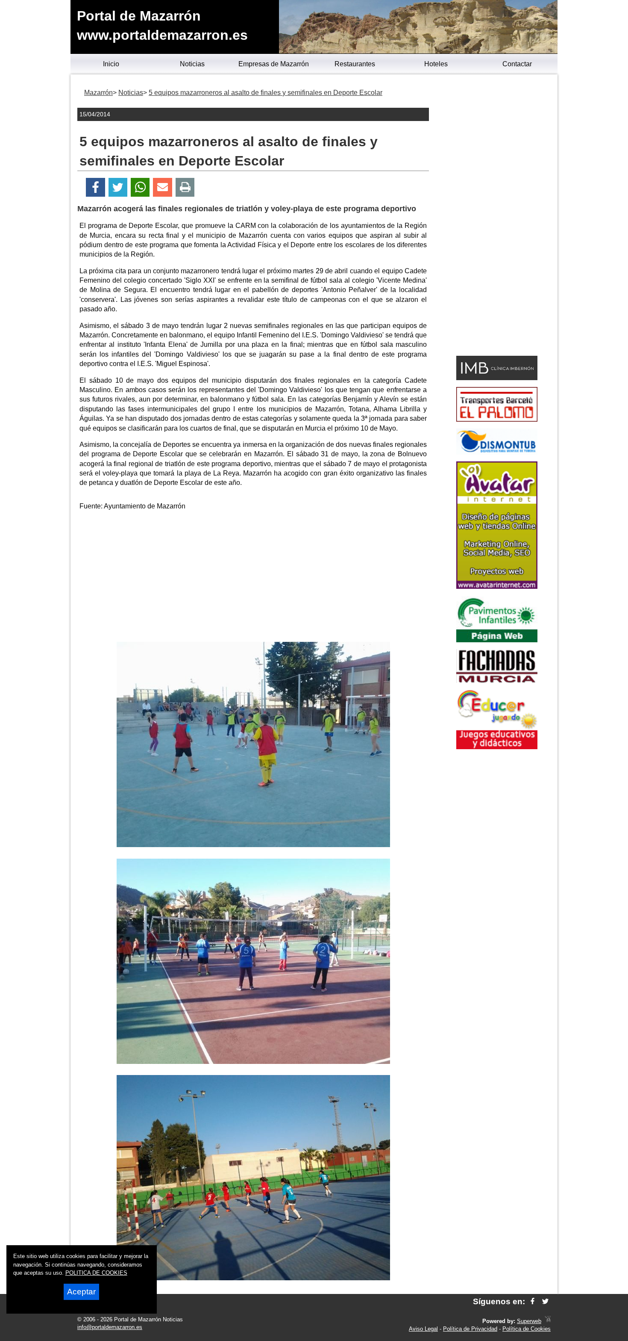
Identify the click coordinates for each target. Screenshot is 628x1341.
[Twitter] (118, 187)
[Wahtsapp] (140, 187)
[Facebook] (95, 187)
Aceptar (81, 1291)
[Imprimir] (185, 187)
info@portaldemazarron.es (109, 1327)
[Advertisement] (253, 578)
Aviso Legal (423, 1329)
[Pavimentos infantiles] (496, 640)
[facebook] (532, 1301)
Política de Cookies (526, 1329)
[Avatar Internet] (496, 586)
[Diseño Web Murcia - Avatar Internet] (548, 1321)
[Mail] (162, 187)
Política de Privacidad (470, 1329)
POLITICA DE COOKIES (96, 1273)
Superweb (529, 1321)
